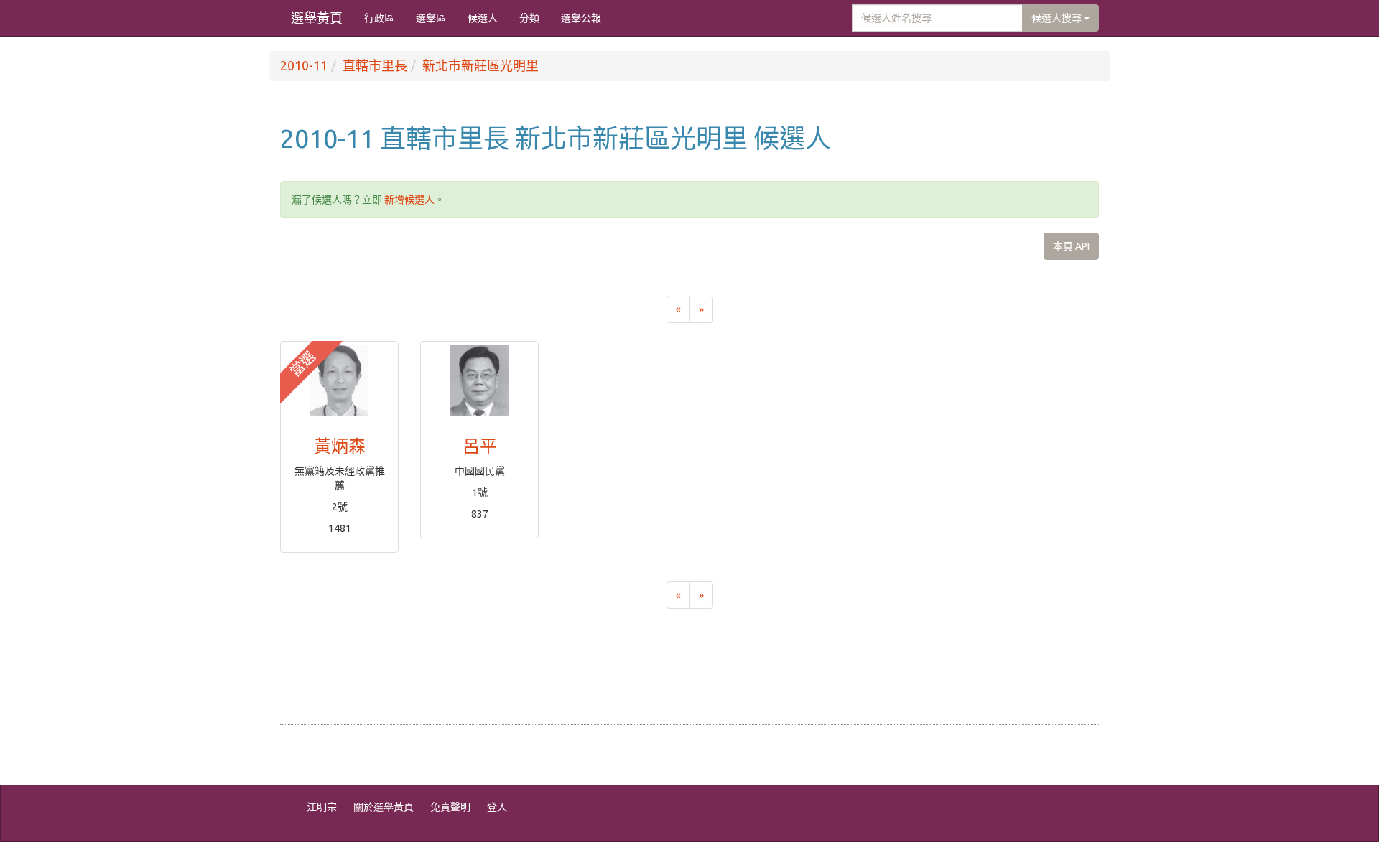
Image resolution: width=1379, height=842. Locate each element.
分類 (529, 18)
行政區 (379, 18)
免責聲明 (450, 807)
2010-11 (304, 65)
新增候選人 (409, 199)
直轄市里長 (375, 65)
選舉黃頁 (317, 18)
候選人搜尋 (1057, 18)
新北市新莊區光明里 (480, 65)
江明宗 (322, 807)
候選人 (483, 18)
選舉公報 (581, 18)
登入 (497, 807)
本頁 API (1071, 246)
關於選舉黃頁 (383, 807)
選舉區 (431, 18)
